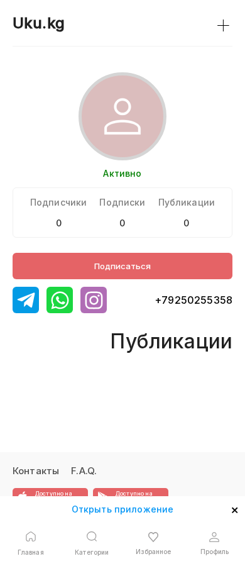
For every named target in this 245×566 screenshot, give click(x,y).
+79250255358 (193, 300)
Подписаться (122, 266)
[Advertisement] (61, 372)
